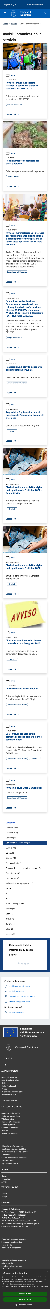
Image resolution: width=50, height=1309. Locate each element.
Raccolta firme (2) (13, 873)
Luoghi (4, 1196)
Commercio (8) (12, 832)
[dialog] (25, 1289)
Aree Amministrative (10, 1080)
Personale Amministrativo (12, 1091)
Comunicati (6, 1178)
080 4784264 (22, 1226)
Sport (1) (9, 913)
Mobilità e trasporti (9, 1133)
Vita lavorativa (7, 1118)
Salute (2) (10, 888)
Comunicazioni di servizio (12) (18, 842)
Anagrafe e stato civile (10, 1113)
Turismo (4, 1130)
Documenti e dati (8, 1094)
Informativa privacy (9, 1268)
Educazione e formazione (12, 1145)
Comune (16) (11, 837)
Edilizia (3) (10, 852)
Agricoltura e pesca (9, 1163)
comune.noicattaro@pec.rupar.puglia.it (22, 1223)
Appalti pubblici (8, 1124)
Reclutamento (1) (13, 878)
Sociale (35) (10, 908)
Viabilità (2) (10, 933)
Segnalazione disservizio (11, 1241)
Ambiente (5, 1154)
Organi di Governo (9, 1077)
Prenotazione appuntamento (13, 1239)
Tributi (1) (10, 918)
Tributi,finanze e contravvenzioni (15, 1151)
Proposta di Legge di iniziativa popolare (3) (23, 868)
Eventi (4, 1193)
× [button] (47, 1272)
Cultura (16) (11, 847)
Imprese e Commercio (10, 1121)
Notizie (4, 1176)
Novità (14, 23)
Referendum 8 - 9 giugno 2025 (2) (20, 883)
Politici (4, 1088)
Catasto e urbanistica (10, 1127)
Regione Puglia (10, 4)
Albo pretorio (7, 1263)
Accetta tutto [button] (25, 1294)
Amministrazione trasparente (13, 1260)
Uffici (3, 1083)
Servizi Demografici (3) (15, 903)
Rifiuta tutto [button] (25, 1299)
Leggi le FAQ (6, 1244)
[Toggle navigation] (4, 13)
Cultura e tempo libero (10, 1116)
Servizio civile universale (11, 1266)
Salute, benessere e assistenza (14, 1157)
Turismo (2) (10, 923)
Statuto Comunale (9, 1100)
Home (5, 23)
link (3, 1289)
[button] (25, 1304)
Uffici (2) (9, 928)
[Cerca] (44, 13)
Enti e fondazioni (8, 1085)
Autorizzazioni (7, 1160)
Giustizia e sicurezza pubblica (13, 1148)
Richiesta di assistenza (11, 1247)
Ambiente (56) (12, 827)
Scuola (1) (10, 893)
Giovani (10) (11, 857)
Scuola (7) (10, 898)
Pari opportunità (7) (14, 863)
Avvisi (13, 75)
